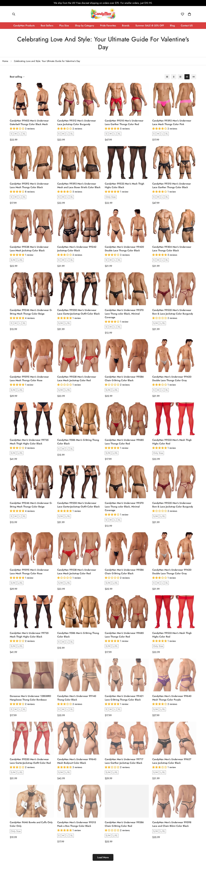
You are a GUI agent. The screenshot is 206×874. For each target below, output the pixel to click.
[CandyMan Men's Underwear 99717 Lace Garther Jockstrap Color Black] (127, 738)
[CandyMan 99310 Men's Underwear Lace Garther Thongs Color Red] (127, 99)
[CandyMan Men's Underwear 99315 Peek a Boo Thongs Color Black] (79, 801)
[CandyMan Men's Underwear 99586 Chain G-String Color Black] (127, 355)
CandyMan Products (24, 25)
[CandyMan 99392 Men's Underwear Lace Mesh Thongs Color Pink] (174, 99)
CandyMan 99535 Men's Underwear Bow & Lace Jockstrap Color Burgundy (172, 311)
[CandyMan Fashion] (103, 14)
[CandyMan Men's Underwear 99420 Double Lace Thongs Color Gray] (174, 355)
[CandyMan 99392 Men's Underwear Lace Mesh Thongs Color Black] (32, 162)
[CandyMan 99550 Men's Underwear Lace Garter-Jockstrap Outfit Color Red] (32, 738)
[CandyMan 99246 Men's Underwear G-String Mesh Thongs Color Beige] (32, 288)
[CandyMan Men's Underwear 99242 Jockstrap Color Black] (79, 225)
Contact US (187, 25)
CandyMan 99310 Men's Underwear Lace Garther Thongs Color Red (124, 122)
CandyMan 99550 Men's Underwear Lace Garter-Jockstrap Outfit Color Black (78, 311)
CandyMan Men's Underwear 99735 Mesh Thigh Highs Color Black (29, 441)
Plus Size (64, 25)
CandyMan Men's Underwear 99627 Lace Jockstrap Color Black (171, 761)
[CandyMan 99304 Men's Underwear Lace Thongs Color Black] (174, 225)
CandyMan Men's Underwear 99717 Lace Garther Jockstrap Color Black (124, 761)
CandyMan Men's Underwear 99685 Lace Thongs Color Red (124, 441)
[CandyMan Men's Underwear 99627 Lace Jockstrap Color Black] (174, 738)
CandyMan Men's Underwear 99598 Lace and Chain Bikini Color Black (171, 824)
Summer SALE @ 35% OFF (149, 25)
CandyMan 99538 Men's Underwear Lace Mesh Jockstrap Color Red (76, 378)
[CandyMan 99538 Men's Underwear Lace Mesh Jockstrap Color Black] (32, 225)
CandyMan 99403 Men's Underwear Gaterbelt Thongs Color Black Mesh (29, 122)
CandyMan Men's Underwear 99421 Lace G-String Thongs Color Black (124, 697)
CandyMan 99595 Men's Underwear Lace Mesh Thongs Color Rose (29, 378)
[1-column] (167, 76)
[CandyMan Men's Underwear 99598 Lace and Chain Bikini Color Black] (174, 801)
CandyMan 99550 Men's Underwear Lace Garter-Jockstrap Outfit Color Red (30, 761)
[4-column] (187, 76)
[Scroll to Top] (200, 857)
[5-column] (193, 76)
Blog (172, 25)
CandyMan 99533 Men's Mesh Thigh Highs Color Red (172, 441)
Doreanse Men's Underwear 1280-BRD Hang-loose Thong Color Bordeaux (30, 697)
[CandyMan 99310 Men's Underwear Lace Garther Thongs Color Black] (174, 162)
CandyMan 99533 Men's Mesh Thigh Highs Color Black (124, 185)
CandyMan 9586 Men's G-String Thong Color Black (78, 441)
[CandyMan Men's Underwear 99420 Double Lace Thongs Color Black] (127, 225)
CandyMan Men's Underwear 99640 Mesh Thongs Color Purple (171, 697)
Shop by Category (84, 25)
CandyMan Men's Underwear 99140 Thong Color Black (76, 697)
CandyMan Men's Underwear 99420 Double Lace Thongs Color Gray (171, 378)
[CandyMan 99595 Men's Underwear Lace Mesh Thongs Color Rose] (32, 355)
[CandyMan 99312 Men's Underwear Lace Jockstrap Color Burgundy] (79, 99)
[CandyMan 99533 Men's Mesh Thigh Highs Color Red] (174, 418)
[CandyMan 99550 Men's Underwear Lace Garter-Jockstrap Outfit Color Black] (79, 288)
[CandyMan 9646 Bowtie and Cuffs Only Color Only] (32, 801)
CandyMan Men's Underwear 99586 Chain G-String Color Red (124, 824)
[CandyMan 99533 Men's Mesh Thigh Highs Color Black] (127, 162)
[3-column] (180, 76)
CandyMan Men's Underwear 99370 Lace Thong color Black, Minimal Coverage (124, 313)
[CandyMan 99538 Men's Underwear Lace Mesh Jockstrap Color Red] (79, 355)
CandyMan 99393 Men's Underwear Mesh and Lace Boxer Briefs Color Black (78, 185)
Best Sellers (47, 25)
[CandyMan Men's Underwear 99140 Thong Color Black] (79, 675)
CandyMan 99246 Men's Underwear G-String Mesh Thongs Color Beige (31, 311)
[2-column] (173, 76)
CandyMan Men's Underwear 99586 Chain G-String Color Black (124, 378)
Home (5, 61)
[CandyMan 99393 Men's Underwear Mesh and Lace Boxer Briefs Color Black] (79, 162)
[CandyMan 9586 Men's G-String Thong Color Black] (79, 418)
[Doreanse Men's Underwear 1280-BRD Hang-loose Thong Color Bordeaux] (32, 675)
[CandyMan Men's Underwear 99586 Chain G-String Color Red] (127, 801)
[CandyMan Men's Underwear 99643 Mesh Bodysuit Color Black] (79, 738)
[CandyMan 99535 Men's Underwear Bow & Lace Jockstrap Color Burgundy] (174, 288)
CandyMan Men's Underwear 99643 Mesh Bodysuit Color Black (76, 761)
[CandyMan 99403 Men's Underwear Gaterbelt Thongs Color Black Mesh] (32, 99)
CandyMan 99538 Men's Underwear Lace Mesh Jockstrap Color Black (29, 248)
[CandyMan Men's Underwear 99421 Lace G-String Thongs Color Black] (127, 675)
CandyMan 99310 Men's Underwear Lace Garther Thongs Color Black (171, 185)
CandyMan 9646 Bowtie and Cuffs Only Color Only (31, 824)
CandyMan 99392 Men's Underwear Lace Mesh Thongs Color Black (29, 185)
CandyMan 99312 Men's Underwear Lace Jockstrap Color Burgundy (76, 122)
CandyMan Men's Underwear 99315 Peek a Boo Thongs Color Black (76, 824)
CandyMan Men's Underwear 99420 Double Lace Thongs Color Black (124, 248)
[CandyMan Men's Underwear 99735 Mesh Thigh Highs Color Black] (32, 418)
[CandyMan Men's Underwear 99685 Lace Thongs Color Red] (127, 418)
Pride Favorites (108, 25)
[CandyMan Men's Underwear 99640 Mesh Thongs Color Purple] (174, 675)
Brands (125, 25)
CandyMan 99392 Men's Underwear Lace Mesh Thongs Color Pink (171, 122)
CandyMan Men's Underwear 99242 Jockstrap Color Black (76, 248)
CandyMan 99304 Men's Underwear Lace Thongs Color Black (171, 248)
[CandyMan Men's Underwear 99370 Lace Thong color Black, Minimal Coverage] (127, 288)
